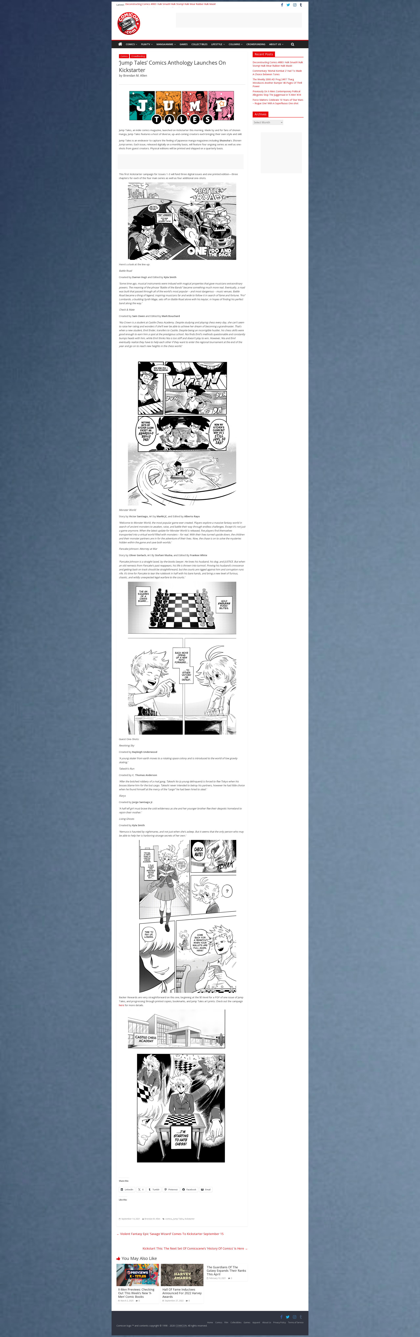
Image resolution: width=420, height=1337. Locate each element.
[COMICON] (128, 13)
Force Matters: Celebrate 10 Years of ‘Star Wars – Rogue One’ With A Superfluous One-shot (173, 4)
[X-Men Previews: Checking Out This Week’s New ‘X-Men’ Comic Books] (137, 1266)
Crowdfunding (255, 44)
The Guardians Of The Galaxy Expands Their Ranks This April (226, 1270)
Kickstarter (190, 1218)
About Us (275, 44)
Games (184, 44)
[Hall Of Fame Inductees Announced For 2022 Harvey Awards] (182, 1266)
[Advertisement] (239, 20)
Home (210, 1322)
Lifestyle (216, 44)
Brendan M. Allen (152, 1218)
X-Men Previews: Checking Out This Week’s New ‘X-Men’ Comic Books (136, 1292)
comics (168, 1218)
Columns (234, 44)
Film (226, 1322)
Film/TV (145, 44)
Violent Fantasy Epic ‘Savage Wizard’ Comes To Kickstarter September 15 (169, 1234)
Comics (130, 44)
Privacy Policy (279, 1322)
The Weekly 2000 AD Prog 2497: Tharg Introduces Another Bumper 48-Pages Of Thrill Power (277, 83)
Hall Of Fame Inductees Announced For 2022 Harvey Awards (182, 1292)
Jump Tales (178, 1218)
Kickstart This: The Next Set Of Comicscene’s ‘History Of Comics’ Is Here (195, 1248)
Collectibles (199, 44)
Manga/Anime (165, 44)
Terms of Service (296, 1322)
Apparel (256, 1322)
